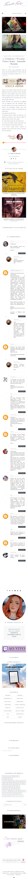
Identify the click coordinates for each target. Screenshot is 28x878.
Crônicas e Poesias (17, 162)
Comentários (14, 66)
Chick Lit (5, 791)
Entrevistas (20, 713)
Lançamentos (8, 698)
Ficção (17, 786)
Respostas (7, 359)
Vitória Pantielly (13, 448)
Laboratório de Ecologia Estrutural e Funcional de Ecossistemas (17, 270)
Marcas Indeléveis (14, 163)
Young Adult (21, 781)
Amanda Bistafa (16, 256)
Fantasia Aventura (8, 786)
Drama (5, 783)
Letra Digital (20, 707)
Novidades (8, 704)
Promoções (20, 701)
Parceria (7, 695)
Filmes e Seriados (20, 704)
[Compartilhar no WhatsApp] (15, 158)
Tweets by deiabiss (7, 750)
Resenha (20, 695)
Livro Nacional (7, 776)
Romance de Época (20, 783)
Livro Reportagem (16, 793)
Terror (11, 783)
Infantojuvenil (15, 788)
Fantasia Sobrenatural (9, 781)
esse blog (12, 344)
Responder (22, 253)
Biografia (22, 791)
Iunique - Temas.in (15, 874)
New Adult (6, 788)
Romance (15, 776)
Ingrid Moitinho (13, 552)
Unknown (11, 431)
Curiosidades (8, 710)
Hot (11, 778)
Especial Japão (20, 710)
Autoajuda (6, 793)
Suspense (5, 778)
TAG (8, 713)
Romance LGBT (14, 791)
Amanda (9, 162)
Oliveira (11, 475)
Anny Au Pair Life (13, 414)
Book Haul (8, 701)
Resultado (20, 698)
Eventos (7, 707)
